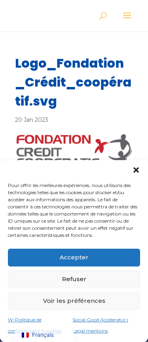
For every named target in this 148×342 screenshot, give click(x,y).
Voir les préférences (74, 300)
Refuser (74, 279)
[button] (136, 170)
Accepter (74, 257)
